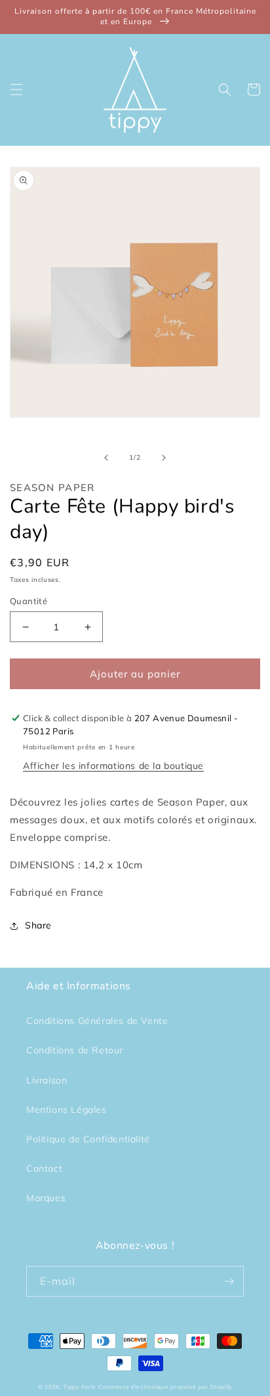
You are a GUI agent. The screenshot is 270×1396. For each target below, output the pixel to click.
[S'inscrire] (228, 1281)
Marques (46, 1198)
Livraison (46, 1080)
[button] (16, 89)
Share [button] (38, 925)
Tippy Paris (79, 1387)
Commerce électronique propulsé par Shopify (165, 1387)
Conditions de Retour (74, 1050)
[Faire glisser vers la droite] (163, 457)
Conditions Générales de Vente (97, 1021)
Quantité (28, 601)
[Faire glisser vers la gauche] (106, 457)
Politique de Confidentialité (88, 1139)
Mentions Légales (66, 1109)
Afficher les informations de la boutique (113, 766)
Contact (44, 1168)
